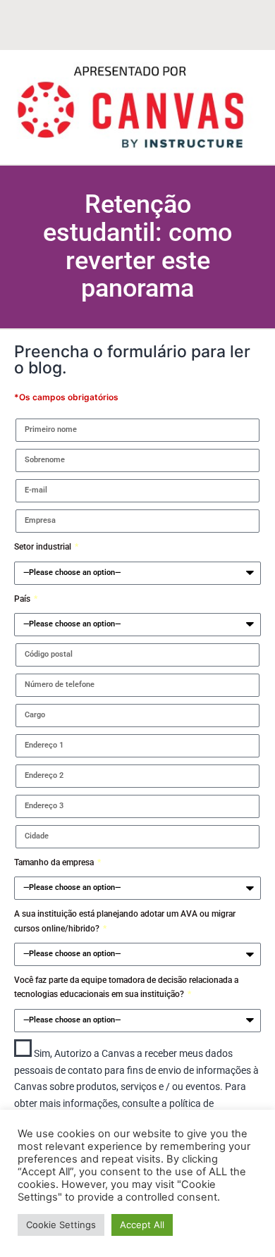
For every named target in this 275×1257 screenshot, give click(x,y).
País (23, 599)
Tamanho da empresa (55, 862)
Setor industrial (43, 547)
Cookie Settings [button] (61, 1224)
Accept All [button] (142, 1224)
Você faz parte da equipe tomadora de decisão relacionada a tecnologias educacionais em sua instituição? (126, 987)
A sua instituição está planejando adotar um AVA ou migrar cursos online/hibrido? (125, 921)
